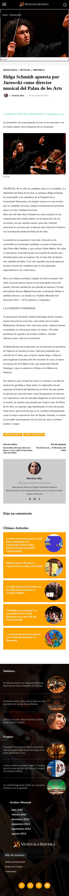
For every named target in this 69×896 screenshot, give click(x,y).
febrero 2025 (19, 814)
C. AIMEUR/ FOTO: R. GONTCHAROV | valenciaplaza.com (34, 114)
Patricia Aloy (18, 95)
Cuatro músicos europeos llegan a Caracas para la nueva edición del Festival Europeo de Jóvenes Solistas (24, 768)
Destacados (15, 15)
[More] (44, 104)
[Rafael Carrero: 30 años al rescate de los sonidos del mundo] (54, 567)
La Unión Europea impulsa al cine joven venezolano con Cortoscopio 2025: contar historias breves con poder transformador (24, 545)
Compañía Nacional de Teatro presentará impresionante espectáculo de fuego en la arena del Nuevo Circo (23, 750)
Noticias (25, 70)
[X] (39, 498)
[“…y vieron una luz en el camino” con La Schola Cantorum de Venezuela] (54, 639)
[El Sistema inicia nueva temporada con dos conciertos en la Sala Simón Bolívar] (56, 703)
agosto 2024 (19, 833)
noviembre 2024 (21, 824)
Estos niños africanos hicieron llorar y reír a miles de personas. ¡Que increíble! (18, 450)
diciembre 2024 (20, 819)
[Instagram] (34, 498)
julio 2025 (17, 809)
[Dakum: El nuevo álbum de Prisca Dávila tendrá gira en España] (56, 721)
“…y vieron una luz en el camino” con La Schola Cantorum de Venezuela (23, 637)
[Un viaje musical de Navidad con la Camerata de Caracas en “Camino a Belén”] (54, 591)
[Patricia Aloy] (6, 95)
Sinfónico (39, 70)
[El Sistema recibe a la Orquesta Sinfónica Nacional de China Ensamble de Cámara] (56, 684)
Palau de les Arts (34, 435)
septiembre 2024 (21, 828)
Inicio (5, 15)
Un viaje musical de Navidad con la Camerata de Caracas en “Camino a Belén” (24, 590)
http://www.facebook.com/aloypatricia (34, 483)
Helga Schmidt (13, 435)
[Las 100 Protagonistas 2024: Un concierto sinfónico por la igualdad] (56, 786)
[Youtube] (47, 885)
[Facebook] (30, 498)
